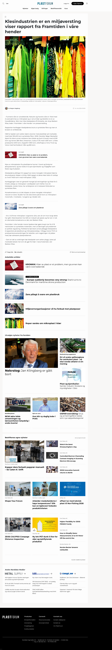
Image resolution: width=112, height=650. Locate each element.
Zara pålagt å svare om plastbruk (31, 208)
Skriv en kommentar (78, 252)
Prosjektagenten (29, 626)
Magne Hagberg (15, 108)
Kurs (66, 8)
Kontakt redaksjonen (59, 620)
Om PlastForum (58, 626)
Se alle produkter (29, 629)
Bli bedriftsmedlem (30, 620)
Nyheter (25, 8)
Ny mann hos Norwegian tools (42, 577)
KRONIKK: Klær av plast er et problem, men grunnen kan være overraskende (33, 156)
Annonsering (28, 623)
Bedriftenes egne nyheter (16, 438)
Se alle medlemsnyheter (78, 560)
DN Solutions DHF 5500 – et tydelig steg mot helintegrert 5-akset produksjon (44, 583)
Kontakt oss (56, 623)
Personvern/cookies (44, 620)
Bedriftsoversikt (56, 8)
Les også (21, 152)
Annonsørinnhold (44, 623)
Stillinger (45, 8)
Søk (7, 3)
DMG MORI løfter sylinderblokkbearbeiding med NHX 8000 (44, 591)
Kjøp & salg (35, 8)
